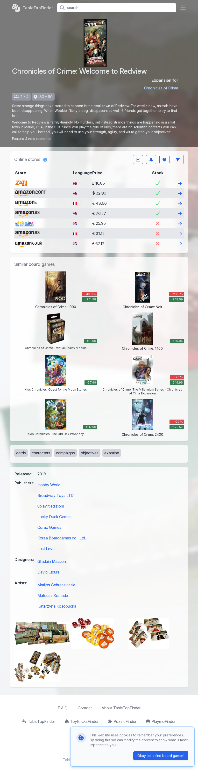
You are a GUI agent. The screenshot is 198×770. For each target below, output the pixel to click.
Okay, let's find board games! (160, 756)
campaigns (65, 452)
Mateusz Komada (52, 595)
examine (111, 452)
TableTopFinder (41, 721)
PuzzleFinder (124, 721)
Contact (85, 707)
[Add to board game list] (164, 159)
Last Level (46, 548)
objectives (90, 452)
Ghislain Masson (51, 561)
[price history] (138, 159)
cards (21, 452)
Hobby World (48, 484)
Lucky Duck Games (54, 516)
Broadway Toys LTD (55, 495)
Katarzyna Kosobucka (56, 606)
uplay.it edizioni (50, 506)
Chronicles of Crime (161, 88)
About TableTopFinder (121, 707)
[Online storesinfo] (45, 159)
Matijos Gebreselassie (56, 584)
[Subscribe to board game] (151, 159)
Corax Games (49, 527)
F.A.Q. (63, 707)
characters (41, 452)
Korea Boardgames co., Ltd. (61, 538)
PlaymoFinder (163, 721)
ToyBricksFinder (84, 721)
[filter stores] (178, 159)
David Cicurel (48, 572)
